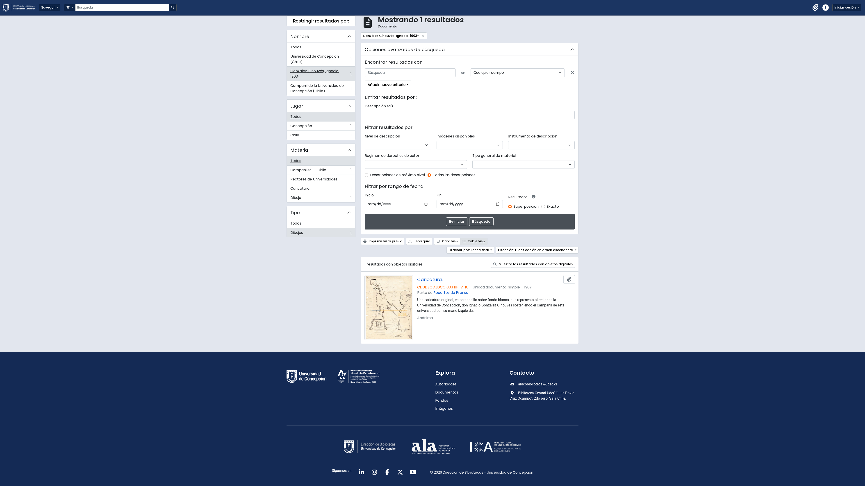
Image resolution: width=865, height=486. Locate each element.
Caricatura (321, 189)
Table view (476, 241)
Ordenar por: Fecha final (469, 250)
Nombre (299, 36)
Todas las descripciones (454, 175)
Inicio (369, 195)
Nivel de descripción (382, 136)
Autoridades (446, 384)
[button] (816, 8)
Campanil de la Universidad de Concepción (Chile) (321, 88)
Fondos (441, 400)
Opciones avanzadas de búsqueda (405, 49)
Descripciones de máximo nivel (397, 175)
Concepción (321, 127)
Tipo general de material (494, 155)
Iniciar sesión (845, 7)
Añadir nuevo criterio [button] (387, 84)
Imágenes (444, 408)
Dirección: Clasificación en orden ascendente (536, 250)
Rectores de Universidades (321, 180)
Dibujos (321, 233)
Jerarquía (421, 241)
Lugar (296, 106)
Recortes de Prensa (450, 292)
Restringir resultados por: (321, 21)
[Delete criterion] (572, 72)
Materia (299, 150)
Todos (295, 47)
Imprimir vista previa (385, 241)
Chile (321, 136)
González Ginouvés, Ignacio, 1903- (321, 73)
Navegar (48, 7)
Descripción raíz (379, 106)
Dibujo (321, 198)
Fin (439, 195)
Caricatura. (430, 279)
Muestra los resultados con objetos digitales (535, 264)
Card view (449, 241)
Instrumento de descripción (532, 136)
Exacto (553, 206)
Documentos (446, 392)
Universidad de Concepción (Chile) (321, 59)
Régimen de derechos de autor (392, 155)
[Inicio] (21, 7)
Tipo (295, 212)
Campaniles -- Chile (321, 171)
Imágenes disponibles (456, 136)
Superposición (526, 206)
